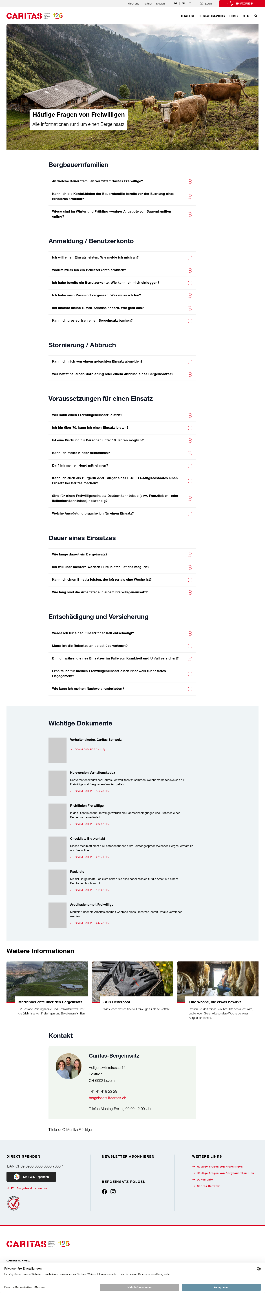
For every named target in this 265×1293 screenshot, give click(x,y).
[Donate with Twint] (31, 1177)
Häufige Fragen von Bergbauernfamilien (225, 1173)
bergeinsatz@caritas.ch (107, 1098)
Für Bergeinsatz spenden (29, 1188)
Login (208, 3)
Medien (160, 3)
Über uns (133, 3)
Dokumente (205, 1180)
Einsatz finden (244, 3)
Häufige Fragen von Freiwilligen (220, 1167)
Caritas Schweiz (208, 1186)
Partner (147, 3)
